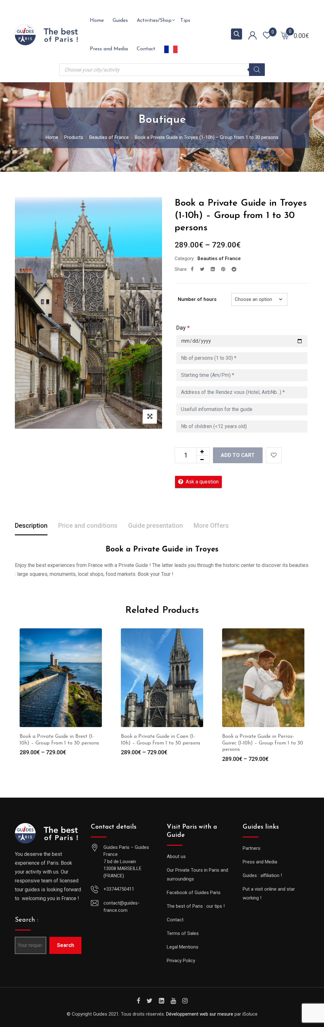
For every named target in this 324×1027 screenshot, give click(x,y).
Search (65, 945)
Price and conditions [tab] (87, 525)
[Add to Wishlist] (274, 455)
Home (97, 20)
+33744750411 (118, 889)
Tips (185, 20)
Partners (251, 848)
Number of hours (197, 299)
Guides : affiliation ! (262, 875)
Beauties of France (219, 258)
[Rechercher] (257, 69)
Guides (120, 20)
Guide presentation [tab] (155, 525)
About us (176, 856)
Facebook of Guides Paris (194, 892)
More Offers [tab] (211, 525)
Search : (26, 920)
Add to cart (238, 455)
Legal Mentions (182, 947)
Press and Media (109, 49)
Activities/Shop (154, 20)
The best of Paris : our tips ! (196, 906)
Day (183, 327)
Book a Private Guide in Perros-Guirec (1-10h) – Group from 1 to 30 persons (262, 743)
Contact (146, 49)
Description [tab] (31, 525)
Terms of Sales (183, 933)
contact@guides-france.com (121, 906)
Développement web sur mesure (199, 1014)
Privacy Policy (181, 960)
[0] (285, 35)
